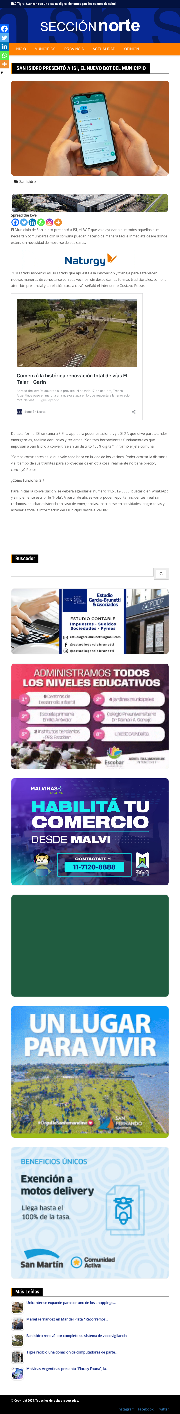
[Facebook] (15, 222)
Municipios (45, 49)
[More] (58, 222)
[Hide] (2, 72)
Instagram (126, 1409)
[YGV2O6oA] (90, 715)
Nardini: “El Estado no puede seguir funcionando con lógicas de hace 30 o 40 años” (67, 4)
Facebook (146, 1409)
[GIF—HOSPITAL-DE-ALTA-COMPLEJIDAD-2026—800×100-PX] (90, 202)
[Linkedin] (32, 222)
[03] (90, 621)
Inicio (20, 49)
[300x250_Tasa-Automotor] (90, 1212)
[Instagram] (49, 222)
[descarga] (90, 1071)
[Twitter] (24, 222)
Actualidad (104, 49)
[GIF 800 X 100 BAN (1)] (90, 259)
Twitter (163, 1409)
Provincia (74, 49)
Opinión (131, 49)
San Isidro (27, 181)
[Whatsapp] (41, 222)
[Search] (161, 573)
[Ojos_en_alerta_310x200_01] (90, 945)
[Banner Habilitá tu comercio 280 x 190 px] (90, 831)
